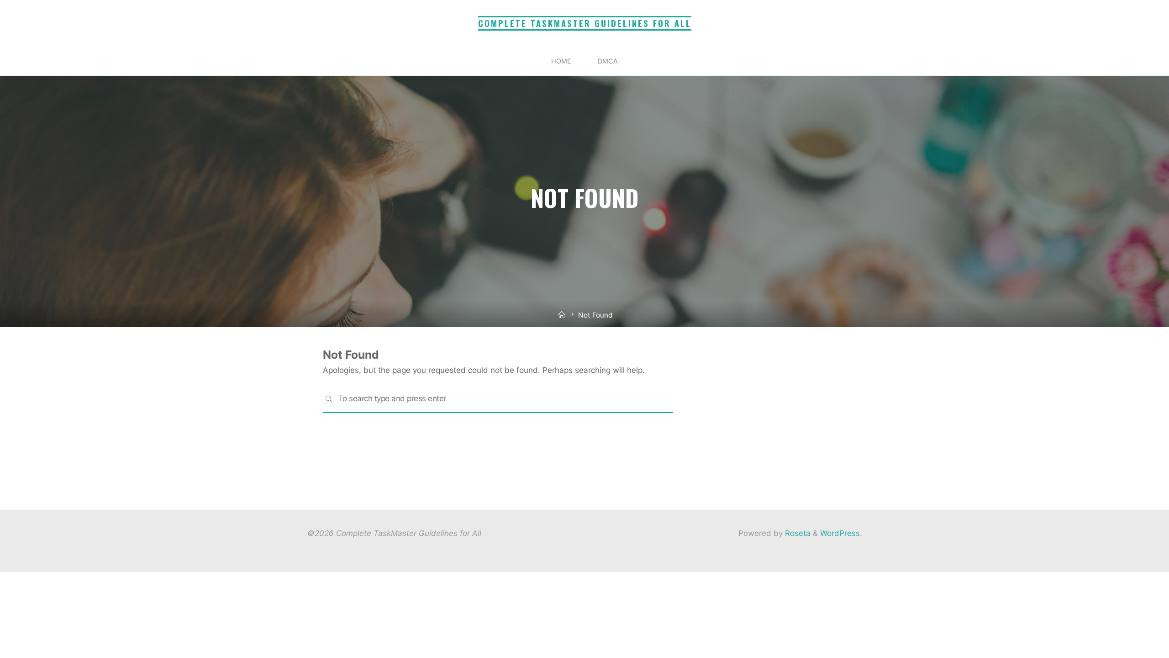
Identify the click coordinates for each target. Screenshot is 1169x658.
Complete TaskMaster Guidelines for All (584, 23)
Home (561, 61)
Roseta (797, 533)
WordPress (840, 533)
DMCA (608, 61)
